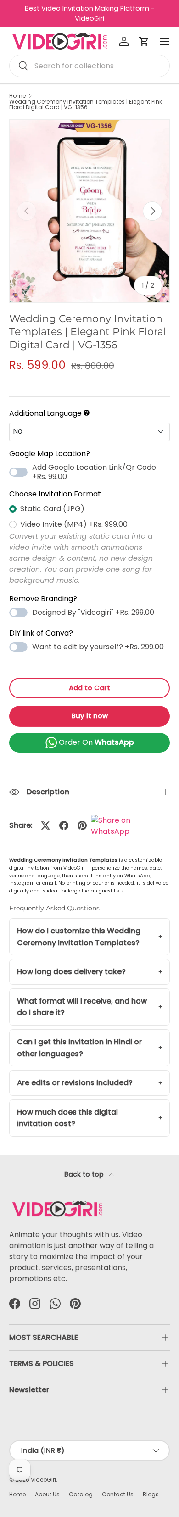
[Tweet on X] (45, 825)
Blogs (151, 1494)
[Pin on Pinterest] (82, 825)
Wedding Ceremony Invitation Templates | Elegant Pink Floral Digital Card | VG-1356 (85, 104)
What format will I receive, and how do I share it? (82, 1007)
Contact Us (118, 1494)
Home (17, 96)
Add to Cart (89, 687)
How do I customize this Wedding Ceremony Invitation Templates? (78, 937)
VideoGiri (43, 1480)
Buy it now (90, 715)
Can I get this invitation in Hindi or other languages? (79, 1048)
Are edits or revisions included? (75, 1082)
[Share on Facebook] (64, 825)
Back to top (85, 1174)
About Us (47, 1494)
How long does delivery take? (71, 971)
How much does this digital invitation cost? (67, 1118)
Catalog (81, 1494)
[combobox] (89, 66)
